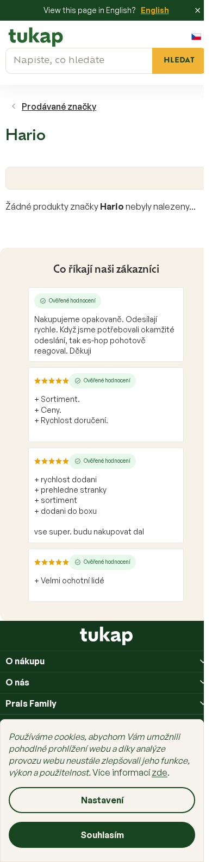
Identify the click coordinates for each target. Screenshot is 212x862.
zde (159, 772)
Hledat (179, 60)
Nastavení (102, 800)
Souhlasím (102, 834)
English (155, 10)
